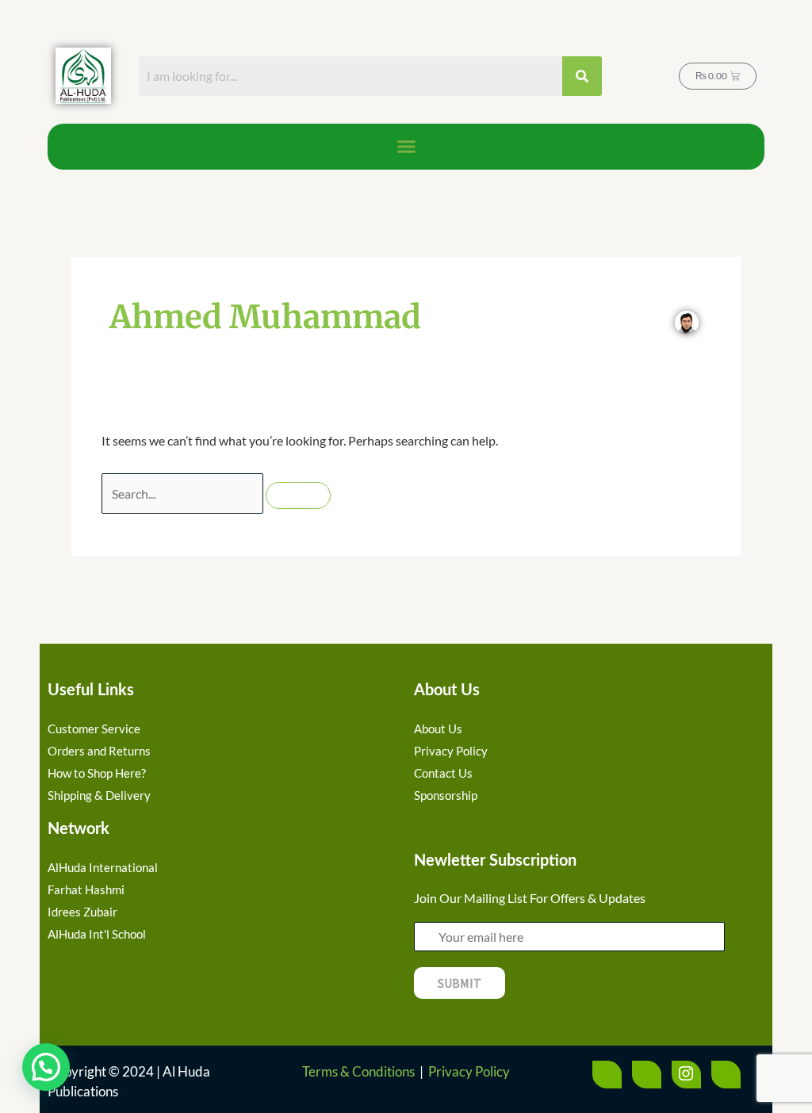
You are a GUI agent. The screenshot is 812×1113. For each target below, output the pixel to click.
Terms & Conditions (358, 1071)
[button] (406, 147)
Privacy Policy (469, 1071)
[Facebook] (607, 1074)
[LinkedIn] (726, 1074)
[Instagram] (686, 1074)
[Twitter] (646, 1074)
